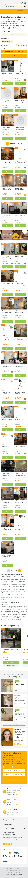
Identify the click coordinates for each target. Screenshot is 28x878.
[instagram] (18, 744)
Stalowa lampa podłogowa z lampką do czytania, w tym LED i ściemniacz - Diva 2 (20, 257)
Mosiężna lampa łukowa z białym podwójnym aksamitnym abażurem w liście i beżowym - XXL (7, 393)
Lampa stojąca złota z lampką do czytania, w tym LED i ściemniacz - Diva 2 (20, 74)
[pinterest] (20, 744)
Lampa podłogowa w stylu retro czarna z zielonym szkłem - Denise (7, 284)
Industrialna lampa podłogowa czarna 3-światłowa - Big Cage (20, 311)
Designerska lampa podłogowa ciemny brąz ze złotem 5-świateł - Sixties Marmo (7, 528)
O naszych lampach (8, 828)
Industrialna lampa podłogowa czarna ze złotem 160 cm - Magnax (20, 501)
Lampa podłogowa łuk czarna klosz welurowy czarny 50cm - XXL (6, 338)
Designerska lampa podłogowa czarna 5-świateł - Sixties (7, 501)
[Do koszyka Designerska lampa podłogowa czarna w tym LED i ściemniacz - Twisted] (20, 457)
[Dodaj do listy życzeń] (11, 62)
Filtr (14, 55)
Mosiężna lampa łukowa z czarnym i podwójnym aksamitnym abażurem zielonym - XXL (20, 420)
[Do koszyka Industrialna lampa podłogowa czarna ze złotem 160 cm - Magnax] (20, 511)
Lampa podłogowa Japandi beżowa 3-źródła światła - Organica (7, 128)
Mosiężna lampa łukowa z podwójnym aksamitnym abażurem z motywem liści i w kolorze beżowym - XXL (20, 284)
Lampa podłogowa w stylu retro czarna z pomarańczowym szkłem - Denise (7, 161)
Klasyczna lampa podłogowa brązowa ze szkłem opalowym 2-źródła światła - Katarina (20, 101)
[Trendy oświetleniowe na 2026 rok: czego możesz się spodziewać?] (7, 700)
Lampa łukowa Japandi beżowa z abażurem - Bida (19, 474)
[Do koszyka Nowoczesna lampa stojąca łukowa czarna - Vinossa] (20, 375)
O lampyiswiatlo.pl (8, 820)
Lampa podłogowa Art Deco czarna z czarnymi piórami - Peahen (7, 556)
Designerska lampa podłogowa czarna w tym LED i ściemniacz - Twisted (20, 447)
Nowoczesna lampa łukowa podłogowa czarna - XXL (7, 420)
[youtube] (11, 844)
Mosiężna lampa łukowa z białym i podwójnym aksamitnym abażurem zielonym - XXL (7, 447)
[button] (14, 11)
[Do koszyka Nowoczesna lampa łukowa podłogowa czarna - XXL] (7, 429)
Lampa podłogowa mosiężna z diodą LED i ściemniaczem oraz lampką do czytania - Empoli (20, 189)
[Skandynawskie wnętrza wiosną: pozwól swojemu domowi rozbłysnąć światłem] (7, 685)
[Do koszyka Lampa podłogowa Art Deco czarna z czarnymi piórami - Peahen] (7, 565)
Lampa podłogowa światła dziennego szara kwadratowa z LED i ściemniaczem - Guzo (7, 257)
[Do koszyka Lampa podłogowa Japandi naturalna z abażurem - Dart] (20, 348)
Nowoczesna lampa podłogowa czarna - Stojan (7, 74)
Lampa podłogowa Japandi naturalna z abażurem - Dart (20, 338)
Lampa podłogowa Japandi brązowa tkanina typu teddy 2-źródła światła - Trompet (7, 101)
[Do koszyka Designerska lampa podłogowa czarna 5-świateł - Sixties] (7, 511)
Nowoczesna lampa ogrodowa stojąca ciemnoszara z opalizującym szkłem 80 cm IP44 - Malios (10, 650)
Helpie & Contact (8, 824)
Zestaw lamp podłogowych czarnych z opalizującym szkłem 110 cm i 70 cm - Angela (7, 474)
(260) (10, 652)
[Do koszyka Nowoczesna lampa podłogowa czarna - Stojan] (7, 83)
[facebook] (15, 744)
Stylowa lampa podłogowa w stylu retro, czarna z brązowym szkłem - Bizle (7, 216)
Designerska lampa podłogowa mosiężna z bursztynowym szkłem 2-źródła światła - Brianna (20, 216)
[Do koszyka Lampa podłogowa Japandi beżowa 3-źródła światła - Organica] (7, 138)
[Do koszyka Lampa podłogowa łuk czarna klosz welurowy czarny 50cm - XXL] (7, 348)
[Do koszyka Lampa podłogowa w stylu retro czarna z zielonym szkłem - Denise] (7, 294)
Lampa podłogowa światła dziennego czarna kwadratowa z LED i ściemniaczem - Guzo (7, 366)
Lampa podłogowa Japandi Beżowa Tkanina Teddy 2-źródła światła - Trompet (20, 128)
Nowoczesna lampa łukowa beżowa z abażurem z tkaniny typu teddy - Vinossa (7, 311)
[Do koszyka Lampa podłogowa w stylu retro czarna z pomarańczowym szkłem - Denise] (7, 171)
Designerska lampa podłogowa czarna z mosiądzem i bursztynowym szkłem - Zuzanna (7, 189)
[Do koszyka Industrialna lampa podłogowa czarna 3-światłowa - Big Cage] (20, 321)
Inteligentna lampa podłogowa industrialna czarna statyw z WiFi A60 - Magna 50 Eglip (20, 393)
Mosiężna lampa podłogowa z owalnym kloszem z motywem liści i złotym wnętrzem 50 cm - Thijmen (20, 528)
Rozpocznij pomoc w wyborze (13, 51)
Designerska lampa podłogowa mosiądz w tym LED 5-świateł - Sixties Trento (20, 161)
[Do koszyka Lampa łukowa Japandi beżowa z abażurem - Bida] (20, 484)
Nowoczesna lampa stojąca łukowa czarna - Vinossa (20, 366)
